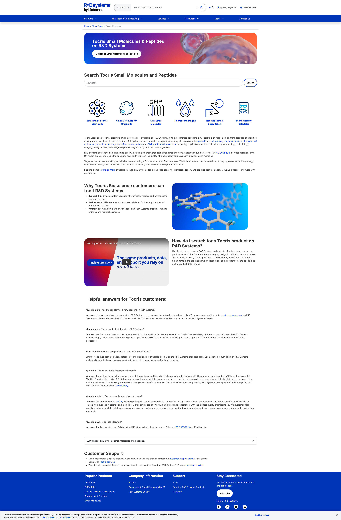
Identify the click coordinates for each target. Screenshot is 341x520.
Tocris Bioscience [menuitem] (113, 26)
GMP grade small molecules (162, 144)
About (217, 18)
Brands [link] (132, 482)
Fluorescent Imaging (185, 120)
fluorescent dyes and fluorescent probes (121, 144)
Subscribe (224, 493)
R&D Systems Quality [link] (139, 491)
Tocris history (121, 385)
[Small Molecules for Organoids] (126, 108)
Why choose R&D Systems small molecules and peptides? (116, 440)
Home (86, 26)
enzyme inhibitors (232, 141)
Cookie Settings (262, 515)
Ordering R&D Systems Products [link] (189, 487)
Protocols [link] (177, 491)
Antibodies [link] (90, 482)
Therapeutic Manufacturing (125, 18)
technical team (108, 462)
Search (250, 82)
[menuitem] (86, 26)
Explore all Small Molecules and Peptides (117, 53)
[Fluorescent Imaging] (185, 108)
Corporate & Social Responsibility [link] (145, 487)
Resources (190, 18)
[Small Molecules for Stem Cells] (97, 108)
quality (119, 401)
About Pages (97, 26)
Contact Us (244, 18)
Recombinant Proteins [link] (96, 496)
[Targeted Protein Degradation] (214, 108)
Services (162, 18)
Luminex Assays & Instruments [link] (100, 491)
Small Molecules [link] (93, 500)
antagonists (216, 141)
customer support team (181, 458)
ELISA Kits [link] (90, 487)
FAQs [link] (175, 482)
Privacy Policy (49, 517)
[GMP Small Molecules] (156, 108)
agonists (202, 141)
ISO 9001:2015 (223, 152)
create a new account (231, 315)
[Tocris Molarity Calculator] (244, 108)
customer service (194, 465)
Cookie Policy (65, 517)
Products (88, 18)
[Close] (337, 515)
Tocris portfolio (107, 169)
